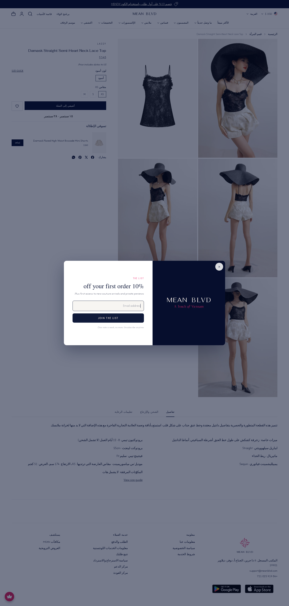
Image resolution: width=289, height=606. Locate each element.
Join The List (108, 318)
